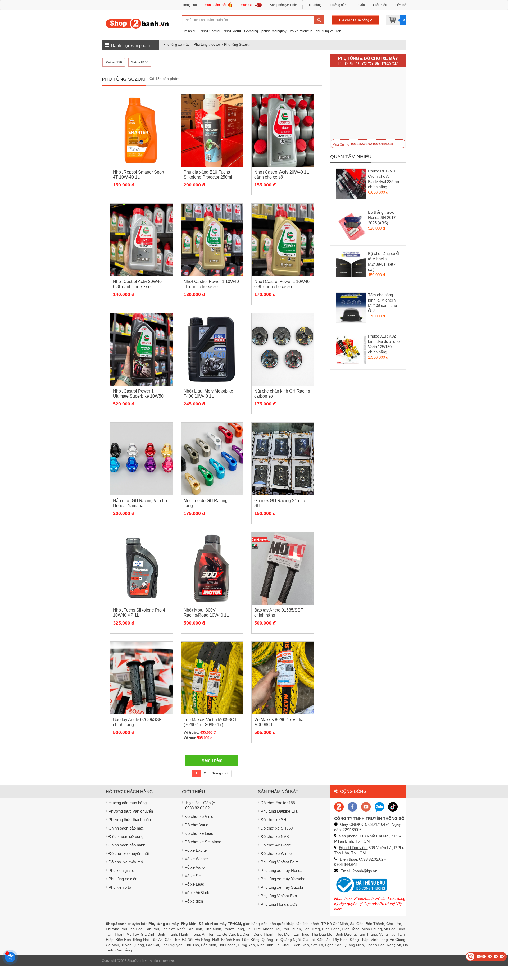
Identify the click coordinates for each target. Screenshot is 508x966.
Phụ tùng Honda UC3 (279, 904)
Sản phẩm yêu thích (284, 5)
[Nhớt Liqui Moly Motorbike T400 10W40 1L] (212, 349)
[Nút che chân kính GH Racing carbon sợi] (283, 349)
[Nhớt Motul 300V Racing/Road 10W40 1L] (212, 568)
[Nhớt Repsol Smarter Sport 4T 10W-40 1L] (141, 130)
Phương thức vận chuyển (130, 811)
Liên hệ (400, 5)
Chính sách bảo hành (126, 845)
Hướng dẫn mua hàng (127, 802)
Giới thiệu (380, 5)
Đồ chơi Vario (196, 825)
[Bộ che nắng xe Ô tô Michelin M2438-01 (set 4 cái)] (351, 267)
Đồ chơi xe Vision (200, 816)
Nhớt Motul (232, 31)
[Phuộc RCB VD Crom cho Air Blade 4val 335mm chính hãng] (351, 185)
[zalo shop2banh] (379, 806)
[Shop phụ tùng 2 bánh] (352, 806)
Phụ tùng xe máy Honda (281, 870)
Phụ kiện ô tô (119, 887)
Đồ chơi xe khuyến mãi (128, 853)
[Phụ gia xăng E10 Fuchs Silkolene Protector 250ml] (212, 130)
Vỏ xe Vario (195, 867)
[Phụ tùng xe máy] (137, 23)
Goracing (251, 31)
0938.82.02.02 (197, 808)
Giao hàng (314, 5)
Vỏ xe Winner (196, 858)
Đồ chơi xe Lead (199, 833)
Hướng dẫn (338, 5)
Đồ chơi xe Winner (277, 853)
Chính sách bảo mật (125, 828)
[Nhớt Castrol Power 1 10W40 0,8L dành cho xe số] (283, 240)
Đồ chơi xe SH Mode (203, 842)
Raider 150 (114, 62)
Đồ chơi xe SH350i (277, 828)
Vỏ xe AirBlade (197, 892)
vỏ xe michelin (301, 31)
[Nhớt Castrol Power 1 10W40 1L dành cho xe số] (212, 240)
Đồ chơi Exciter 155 (278, 802)
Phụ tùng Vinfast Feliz (279, 862)
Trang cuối (220, 773)
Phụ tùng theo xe (207, 45)
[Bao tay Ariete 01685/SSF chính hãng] (283, 568)
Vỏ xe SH (193, 875)
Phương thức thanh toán (129, 819)
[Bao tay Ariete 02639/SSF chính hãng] (141, 678)
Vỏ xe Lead (194, 884)
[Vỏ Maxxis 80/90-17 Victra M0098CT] (283, 678)
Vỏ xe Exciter (196, 850)
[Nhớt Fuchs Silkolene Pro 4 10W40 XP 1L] (141, 568)
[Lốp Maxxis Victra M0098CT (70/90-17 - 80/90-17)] (212, 678)
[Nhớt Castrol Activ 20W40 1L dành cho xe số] (283, 130)
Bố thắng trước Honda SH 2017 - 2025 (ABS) (383, 217)
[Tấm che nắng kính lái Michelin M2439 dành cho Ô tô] (351, 309)
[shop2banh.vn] (366, 806)
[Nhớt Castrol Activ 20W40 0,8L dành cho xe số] (141, 240)
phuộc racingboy (274, 31)
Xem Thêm (212, 760)
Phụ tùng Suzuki (237, 45)
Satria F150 (139, 62)
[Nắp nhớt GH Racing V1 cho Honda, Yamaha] (141, 459)
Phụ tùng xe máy (176, 45)
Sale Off (246, 5)
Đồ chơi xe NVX (275, 836)
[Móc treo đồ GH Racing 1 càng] (212, 459)
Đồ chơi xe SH (273, 819)
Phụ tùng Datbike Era (279, 811)
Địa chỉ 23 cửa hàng (354, 20)
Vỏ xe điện (194, 901)
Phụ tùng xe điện (122, 879)
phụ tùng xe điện (328, 31)
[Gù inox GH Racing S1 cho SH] (283, 459)
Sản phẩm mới (215, 5)
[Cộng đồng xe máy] (339, 806)
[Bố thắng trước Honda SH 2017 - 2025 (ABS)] (351, 226)
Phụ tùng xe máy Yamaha (283, 879)
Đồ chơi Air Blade (276, 845)
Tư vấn (360, 5)
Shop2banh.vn (137, 961)
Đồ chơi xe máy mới (126, 862)
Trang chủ (189, 5)
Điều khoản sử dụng (125, 836)
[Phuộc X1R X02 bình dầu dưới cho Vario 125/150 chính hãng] (351, 350)
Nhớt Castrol (210, 31)
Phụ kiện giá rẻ (121, 870)
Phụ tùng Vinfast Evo (279, 896)
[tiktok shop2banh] (393, 806)
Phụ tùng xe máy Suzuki (282, 887)
